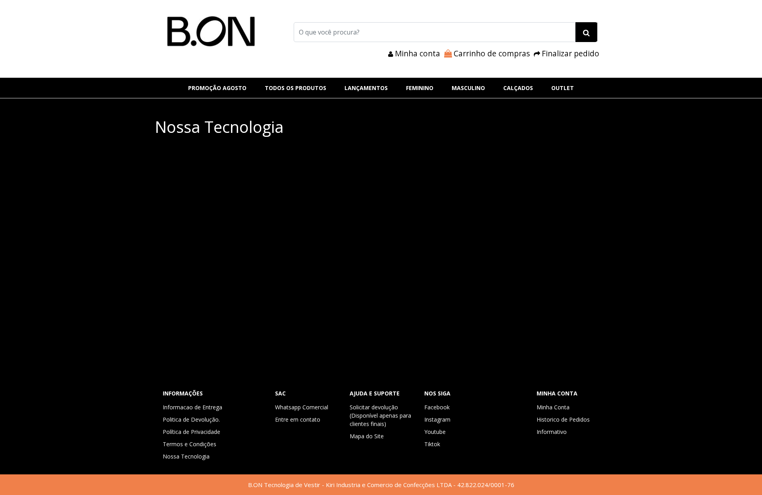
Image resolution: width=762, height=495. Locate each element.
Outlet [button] (562, 88)
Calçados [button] (518, 88)
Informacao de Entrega (192, 407)
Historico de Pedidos (563, 419)
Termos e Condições (189, 444)
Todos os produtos (295, 88)
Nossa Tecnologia (186, 456)
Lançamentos (366, 88)
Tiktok (432, 444)
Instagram (437, 419)
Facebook (437, 407)
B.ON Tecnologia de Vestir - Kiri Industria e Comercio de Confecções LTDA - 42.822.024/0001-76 (381, 485)
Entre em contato (297, 419)
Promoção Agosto (217, 88)
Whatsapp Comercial (301, 407)
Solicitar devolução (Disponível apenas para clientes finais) (380, 415)
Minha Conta (553, 407)
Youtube (435, 432)
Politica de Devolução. (191, 419)
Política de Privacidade (191, 432)
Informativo (552, 432)
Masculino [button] (468, 88)
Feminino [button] (419, 88)
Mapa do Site (367, 436)
